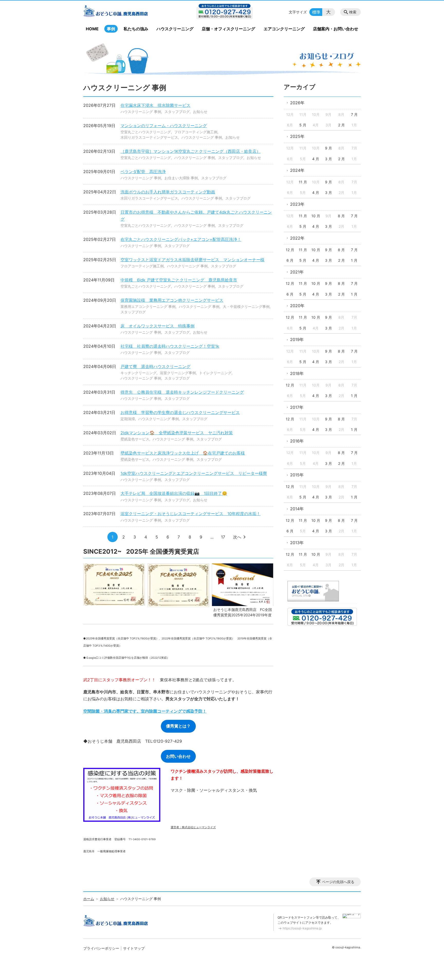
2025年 (297, 136)
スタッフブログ (177, 111)
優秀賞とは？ (178, 726)
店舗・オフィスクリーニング (228, 28)
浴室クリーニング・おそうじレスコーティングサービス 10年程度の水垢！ (191, 513)
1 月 (354, 260)
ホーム (88, 898)
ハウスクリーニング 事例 (141, 111)
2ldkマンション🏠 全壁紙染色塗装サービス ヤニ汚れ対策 (177, 432)
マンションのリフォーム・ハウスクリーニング (164, 125)
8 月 (341, 216)
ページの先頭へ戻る (338, 882)
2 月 (341, 125)
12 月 (290, 250)
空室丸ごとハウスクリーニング (146, 132)
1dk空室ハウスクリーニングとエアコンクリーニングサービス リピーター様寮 (194, 473)
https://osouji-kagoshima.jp (302, 928)
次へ (237, 537)
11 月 (303, 182)
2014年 (297, 508)
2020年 (297, 305)
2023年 (297, 204)
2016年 (297, 440)
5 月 (302, 125)
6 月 (289, 260)
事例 (111, 28)
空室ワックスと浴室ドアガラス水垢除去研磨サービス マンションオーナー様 (192, 259)
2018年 (297, 373)
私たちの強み (136, 28)
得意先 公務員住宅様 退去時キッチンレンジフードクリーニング (182, 392)
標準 (316, 12)
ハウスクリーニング (174, 28)
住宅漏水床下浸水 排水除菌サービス (155, 105)
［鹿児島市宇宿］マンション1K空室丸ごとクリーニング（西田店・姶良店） (191, 151)
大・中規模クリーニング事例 (246, 306)
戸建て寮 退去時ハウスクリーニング (155, 366)
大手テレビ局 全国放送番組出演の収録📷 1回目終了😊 (174, 493)
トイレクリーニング (215, 373)
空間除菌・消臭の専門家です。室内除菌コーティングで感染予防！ (145, 711)
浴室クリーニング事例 (178, 373)
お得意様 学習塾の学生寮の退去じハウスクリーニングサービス (180, 412)
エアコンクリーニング (284, 28)
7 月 (354, 114)
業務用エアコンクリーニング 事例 (148, 306)
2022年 (297, 238)
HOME (92, 28)
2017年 (296, 407)
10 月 (315, 216)
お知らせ (200, 111)
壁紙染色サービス (135, 439)
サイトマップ (134, 948)
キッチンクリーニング (138, 373)
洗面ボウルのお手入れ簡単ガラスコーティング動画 (168, 191)
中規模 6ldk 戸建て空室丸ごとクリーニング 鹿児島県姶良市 (179, 279)
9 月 (328, 148)
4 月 (315, 159)
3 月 (328, 159)
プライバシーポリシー (101, 948)
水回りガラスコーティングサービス (149, 137)
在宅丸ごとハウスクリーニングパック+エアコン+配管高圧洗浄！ (181, 239)
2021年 (297, 272)
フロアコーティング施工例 (195, 132)
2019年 (297, 339)
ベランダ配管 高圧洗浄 (143, 171)
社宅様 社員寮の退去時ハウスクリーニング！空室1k (170, 346)
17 (223, 537)
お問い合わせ (178, 756)
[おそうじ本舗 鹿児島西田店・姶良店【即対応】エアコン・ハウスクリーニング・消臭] (125, 12)
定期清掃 (128, 419)
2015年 (297, 474)
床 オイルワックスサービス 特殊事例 (158, 325)
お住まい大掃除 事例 (181, 178)
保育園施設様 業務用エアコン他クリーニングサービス (172, 300)
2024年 (297, 170)
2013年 (297, 542)
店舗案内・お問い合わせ (335, 28)
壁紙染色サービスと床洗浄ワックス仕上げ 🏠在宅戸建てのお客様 (183, 453)
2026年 (297, 102)
